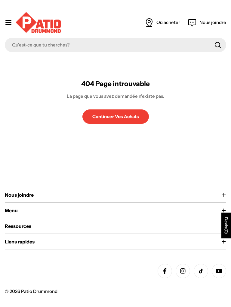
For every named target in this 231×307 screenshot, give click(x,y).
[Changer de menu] (8, 22)
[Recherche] (217, 45)
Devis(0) (226, 225)
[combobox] (115, 45)
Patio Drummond (39, 291)
